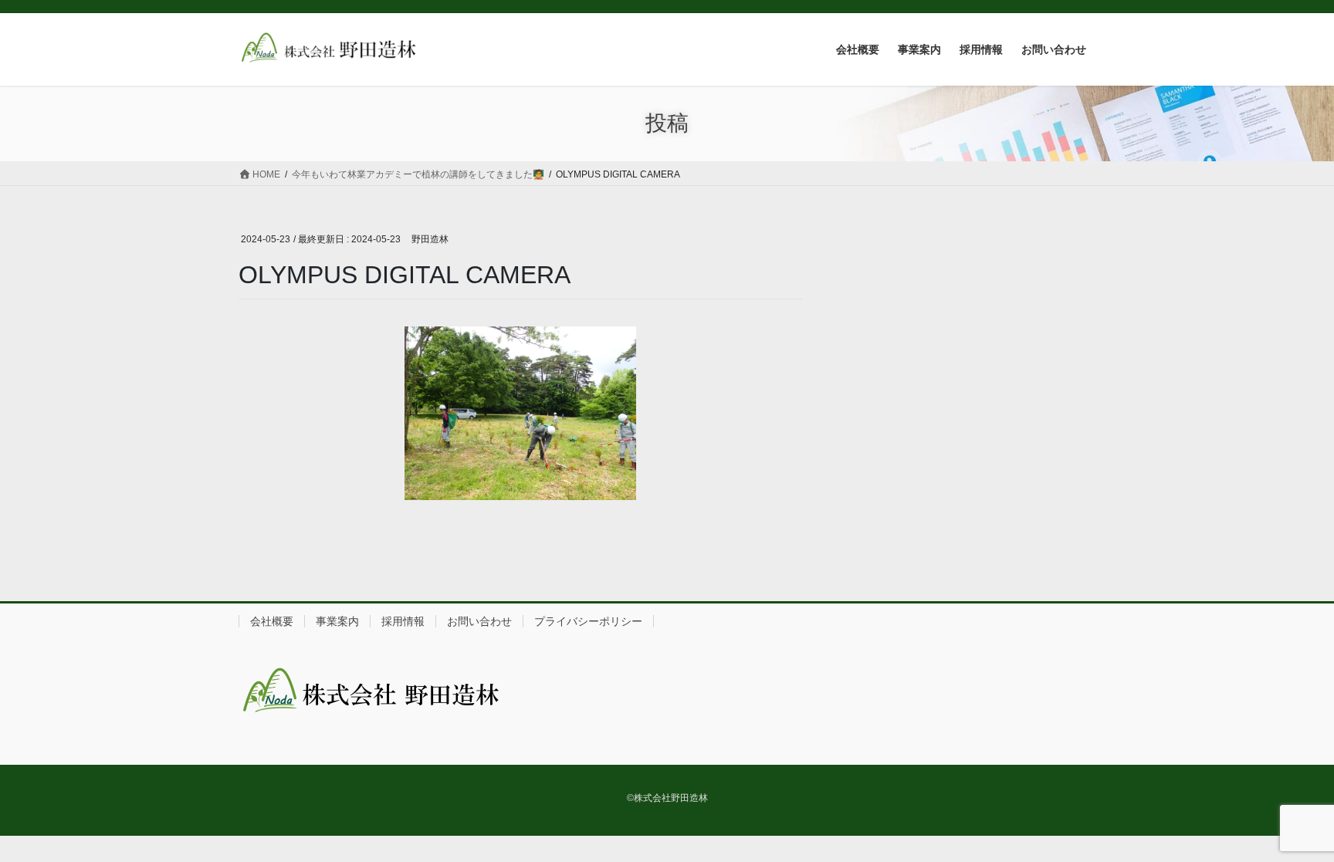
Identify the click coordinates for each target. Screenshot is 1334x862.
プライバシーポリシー (588, 621)
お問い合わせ (479, 621)
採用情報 (403, 621)
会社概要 (271, 621)
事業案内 (337, 621)
